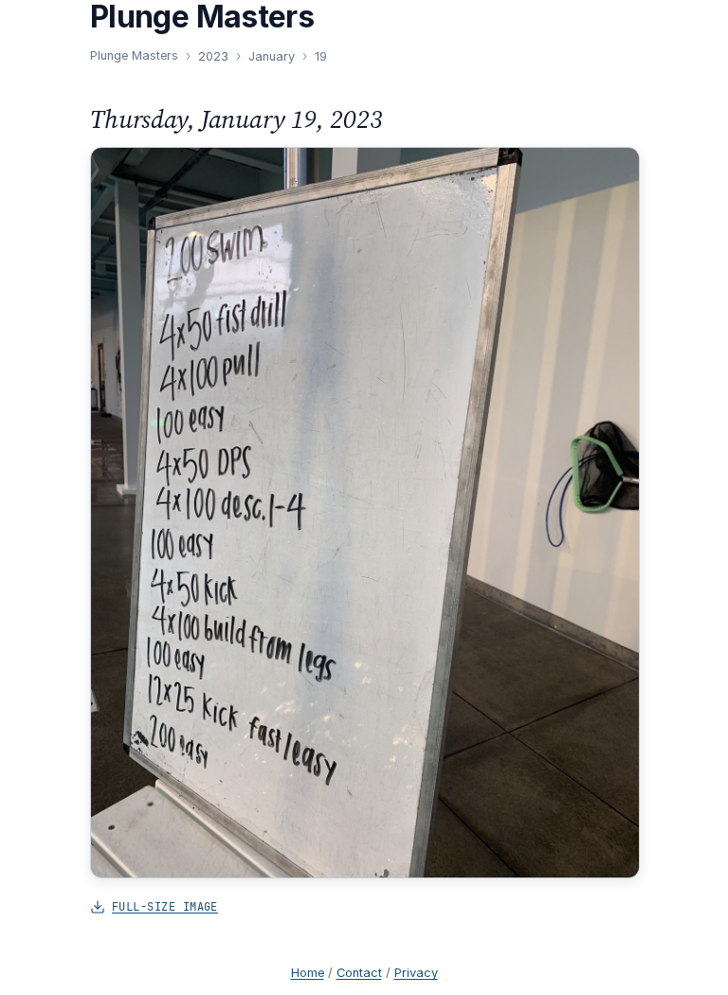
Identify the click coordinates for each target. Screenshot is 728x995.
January (271, 56)
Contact (359, 973)
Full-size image (165, 906)
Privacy (416, 973)
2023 (213, 56)
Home (307, 973)
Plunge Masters (134, 55)
